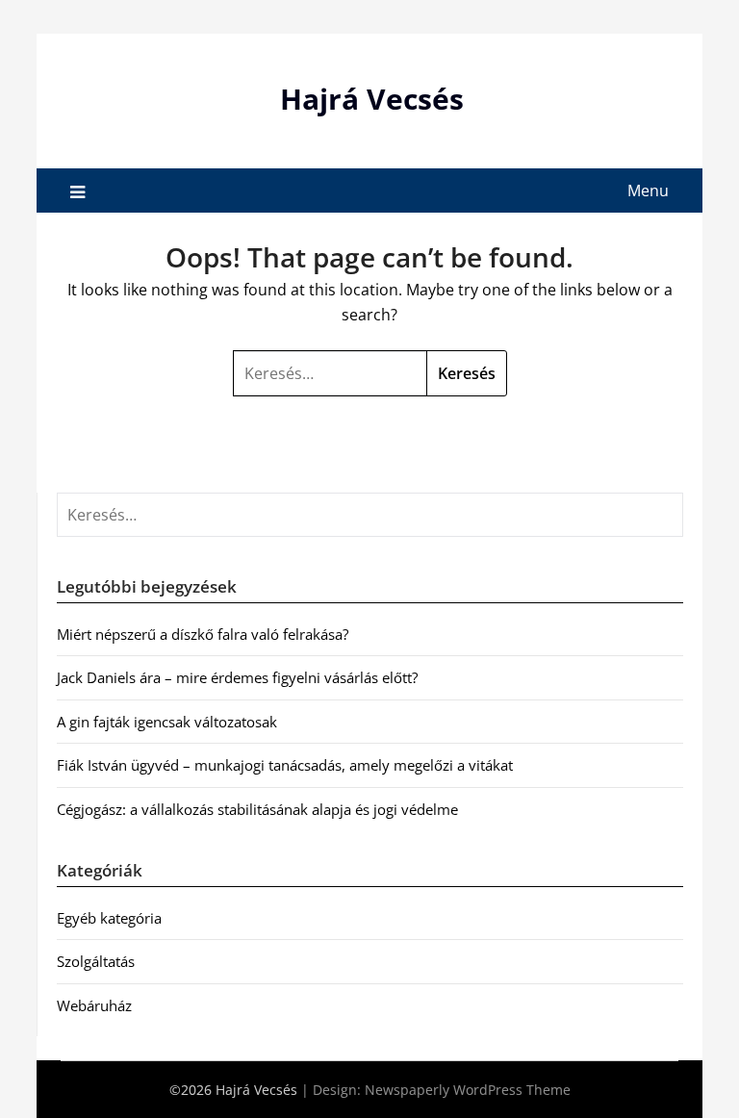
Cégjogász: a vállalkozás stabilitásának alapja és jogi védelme (257, 809)
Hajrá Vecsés (372, 98)
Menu (648, 190)
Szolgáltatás (96, 961)
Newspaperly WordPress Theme (468, 1089)
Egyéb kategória (109, 917)
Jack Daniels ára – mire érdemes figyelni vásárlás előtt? (237, 677)
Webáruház (94, 1005)
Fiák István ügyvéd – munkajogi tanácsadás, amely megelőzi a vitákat (285, 765)
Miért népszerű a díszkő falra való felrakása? (202, 634)
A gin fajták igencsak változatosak (167, 721)
